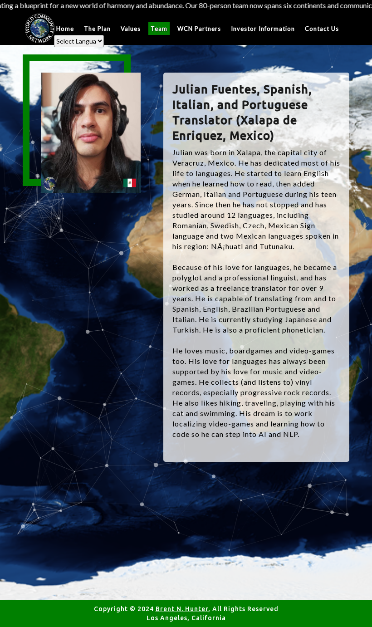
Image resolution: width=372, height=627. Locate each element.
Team (159, 28)
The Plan (97, 28)
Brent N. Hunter (182, 608)
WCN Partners (199, 28)
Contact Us (322, 28)
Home (65, 28)
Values (131, 28)
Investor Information (263, 28)
